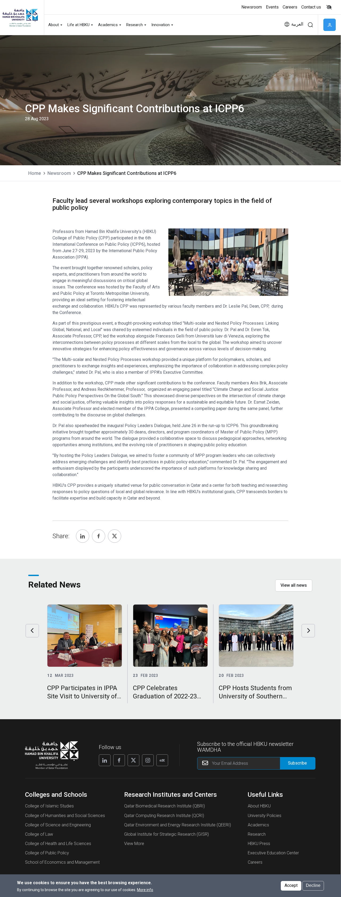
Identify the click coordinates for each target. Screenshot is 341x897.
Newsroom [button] (251, 7)
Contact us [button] (311, 7)
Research (257, 834)
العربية (297, 24)
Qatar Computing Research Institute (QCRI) (164, 815)
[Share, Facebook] (98, 536)
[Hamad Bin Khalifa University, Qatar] (20, 17)
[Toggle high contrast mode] (328, 7)
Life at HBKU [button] (78, 24)
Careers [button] (290, 7)
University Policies (264, 815)
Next (308, 630)
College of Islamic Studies (49, 805)
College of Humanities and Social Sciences (65, 815)
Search (310, 25)
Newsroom (59, 173)
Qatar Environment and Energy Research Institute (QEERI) (177, 824)
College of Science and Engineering (58, 824)
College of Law (39, 834)
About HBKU (259, 805)
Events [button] (272, 7)
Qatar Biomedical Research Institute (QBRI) (164, 805)
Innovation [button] (160, 24)
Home (34, 173)
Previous (32, 630)
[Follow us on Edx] (162, 760)
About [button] (53, 24)
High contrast (329, 7)
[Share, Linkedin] (82, 536)
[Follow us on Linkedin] (105, 760)
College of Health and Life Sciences (58, 843)
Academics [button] (108, 24)
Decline (313, 885)
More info (145, 890)
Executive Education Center (273, 852)
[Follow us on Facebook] (119, 760)
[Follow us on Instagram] (148, 760)
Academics (258, 824)
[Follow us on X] (133, 760)
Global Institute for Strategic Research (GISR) (166, 834)
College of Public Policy (47, 852)
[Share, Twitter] (114, 536)
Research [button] (134, 24)
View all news (294, 585)
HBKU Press (259, 843)
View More (134, 843)
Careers (255, 862)
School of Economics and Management (62, 862)
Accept (291, 885)
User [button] (329, 25)
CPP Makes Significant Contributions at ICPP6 (126, 173)
